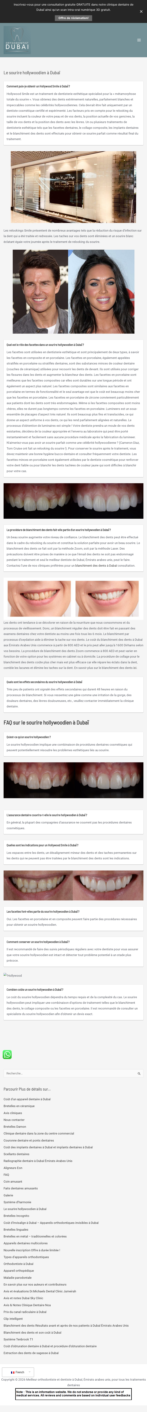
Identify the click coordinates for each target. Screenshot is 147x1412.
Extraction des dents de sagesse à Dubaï (31, 1353)
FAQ (6, 1174)
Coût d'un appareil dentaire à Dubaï (27, 1099)
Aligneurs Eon (13, 1168)
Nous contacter (14, 1120)
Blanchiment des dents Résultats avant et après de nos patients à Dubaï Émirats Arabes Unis (66, 1325)
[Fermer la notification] (141, 11)
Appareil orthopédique (19, 1270)
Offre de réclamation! (73, 18)
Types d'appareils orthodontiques (26, 1257)
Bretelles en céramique (19, 1106)
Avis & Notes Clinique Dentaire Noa (27, 1305)
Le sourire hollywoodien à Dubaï (25, 1209)
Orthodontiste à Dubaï (18, 1264)
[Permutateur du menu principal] (139, 40)
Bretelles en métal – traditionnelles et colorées (35, 1236)
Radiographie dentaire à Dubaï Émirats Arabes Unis (38, 1161)
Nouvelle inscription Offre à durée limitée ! (32, 1250)
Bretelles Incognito (16, 1216)
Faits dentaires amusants (21, 1188)
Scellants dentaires (16, 1154)
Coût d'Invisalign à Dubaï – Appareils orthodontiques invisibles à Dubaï (51, 1223)
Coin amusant (13, 1181)
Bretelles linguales (16, 1229)
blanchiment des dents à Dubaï (96, 565)
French (19, 1372)
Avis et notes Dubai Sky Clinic (23, 1298)
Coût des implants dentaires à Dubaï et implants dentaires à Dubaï (48, 1147)
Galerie (8, 1195)
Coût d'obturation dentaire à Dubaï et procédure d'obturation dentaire (50, 1346)
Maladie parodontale (18, 1277)
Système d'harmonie (17, 1202)
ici (134, 668)
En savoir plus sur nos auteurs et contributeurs (35, 1284)
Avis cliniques (13, 1113)
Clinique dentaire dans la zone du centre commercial (39, 1133)
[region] (73, 187)
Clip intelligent (13, 1319)
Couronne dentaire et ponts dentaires (29, 1140)
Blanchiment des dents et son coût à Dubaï (32, 1332)
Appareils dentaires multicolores (26, 1243)
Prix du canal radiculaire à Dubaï (25, 1312)
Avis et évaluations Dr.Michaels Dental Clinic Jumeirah (40, 1291)
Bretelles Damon (15, 1126)
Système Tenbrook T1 (18, 1339)
